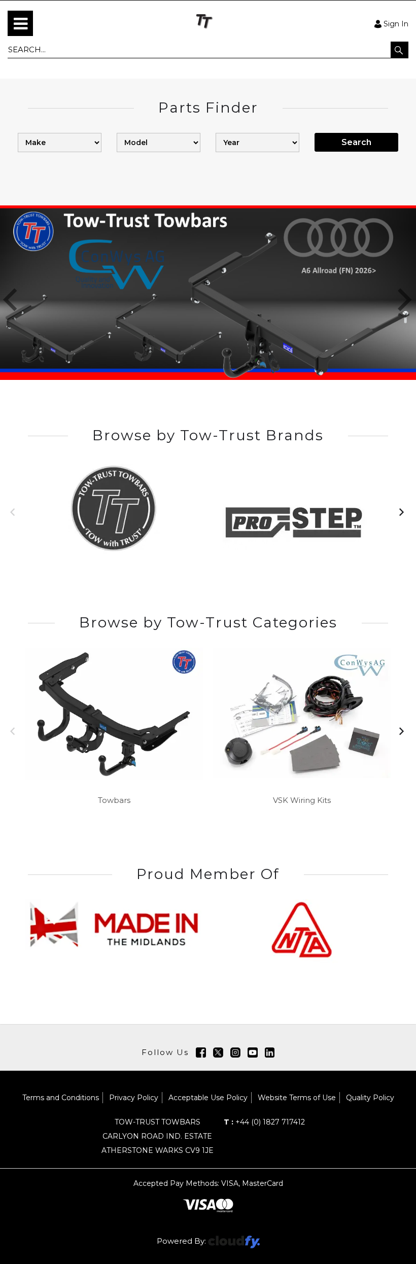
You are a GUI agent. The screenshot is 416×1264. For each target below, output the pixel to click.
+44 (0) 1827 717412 (264, 1122)
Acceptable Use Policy (208, 1097)
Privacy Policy (133, 1097)
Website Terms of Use (297, 1097)
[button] (399, 50)
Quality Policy (370, 1097)
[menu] (20, 23)
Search (356, 142)
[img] (201, 1052)
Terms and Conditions (60, 1097)
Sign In (396, 23)
